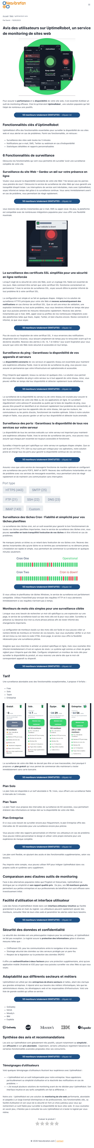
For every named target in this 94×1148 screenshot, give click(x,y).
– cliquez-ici (47, 115)
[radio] (37, 1124)
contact (60, 1141)
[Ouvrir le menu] (89, 4)
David (8, 20)
